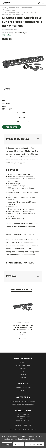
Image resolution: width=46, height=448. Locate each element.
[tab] (23, 139)
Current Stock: (23, 113)
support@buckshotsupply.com (25, 429)
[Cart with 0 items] (39, 3)
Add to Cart (23, 338)
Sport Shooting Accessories (23, 404)
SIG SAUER (23, 363)
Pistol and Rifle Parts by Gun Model (23, 401)
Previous (3, 446)
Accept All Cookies (34, 444)
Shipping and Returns (23, 388)
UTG (23, 371)
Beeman (23, 368)
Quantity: (23, 117)
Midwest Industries (23, 365)
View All (23, 377)
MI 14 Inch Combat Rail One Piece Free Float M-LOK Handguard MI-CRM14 (23, 328)
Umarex (23, 374)
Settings (6, 444)
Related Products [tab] (21, 289)
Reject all (18, 444)
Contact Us (23, 391)
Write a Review (8, 35)
